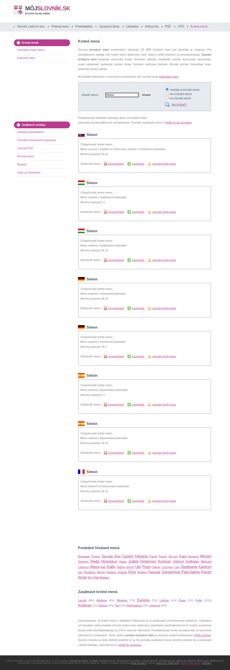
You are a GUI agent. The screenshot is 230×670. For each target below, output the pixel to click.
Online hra (151, 26)
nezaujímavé (116, 163)
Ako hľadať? (179, 104)
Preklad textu (60, 26)
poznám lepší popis (164, 163)
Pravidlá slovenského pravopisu (36, 140)
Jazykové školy (109, 26)
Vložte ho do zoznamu (178, 122)
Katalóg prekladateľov (30, 132)
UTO (181, 26)
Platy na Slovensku (29, 172)
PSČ (168, 26)
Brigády (22, 164)
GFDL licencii (202, 635)
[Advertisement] (130, 528)
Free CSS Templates (167, 663)
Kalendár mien (26, 58)
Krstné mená (199, 26)
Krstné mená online (37, 13)
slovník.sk (47, 8)
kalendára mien (168, 76)
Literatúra (132, 26)
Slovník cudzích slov (31, 26)
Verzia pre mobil (191, 663)
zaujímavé (138, 163)
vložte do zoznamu (129, 645)
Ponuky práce (25, 156)
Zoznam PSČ (25, 148)
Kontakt (206, 663)
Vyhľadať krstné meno (30, 50)
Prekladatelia (83, 26)
